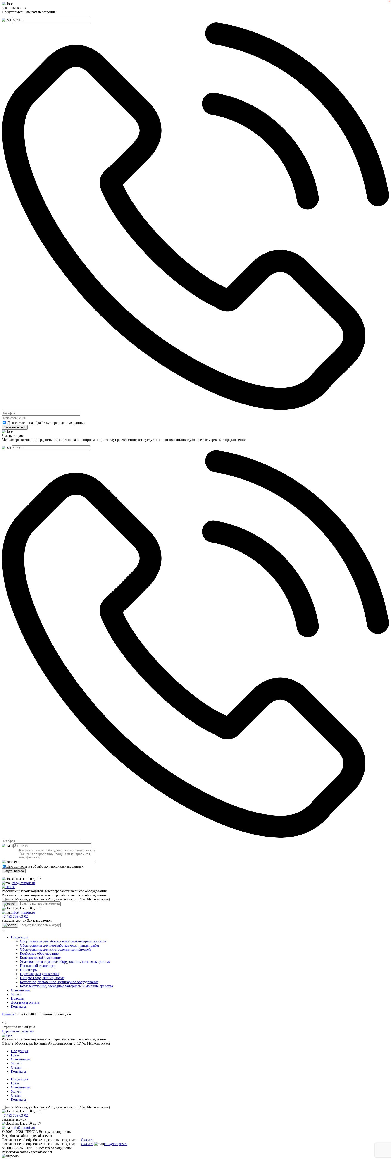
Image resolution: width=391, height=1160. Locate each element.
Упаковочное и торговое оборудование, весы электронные (65, 962)
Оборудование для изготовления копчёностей (55, 949)
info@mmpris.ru (23, 883)
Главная (8, 1014)
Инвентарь (28, 970)
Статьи (16, 1067)
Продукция (19, 937)
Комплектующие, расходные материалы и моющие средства (66, 986)
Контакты (18, 1006)
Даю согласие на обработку (28, 423)
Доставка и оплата (25, 1002)
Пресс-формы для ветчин (39, 974)
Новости (17, 998)
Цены (15, 1055)
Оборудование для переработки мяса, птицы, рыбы (59, 945)
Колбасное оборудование (39, 953)
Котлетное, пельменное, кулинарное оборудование (59, 982)
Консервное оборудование (40, 957)
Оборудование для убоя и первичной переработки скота (63, 941)
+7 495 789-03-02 (15, 916)
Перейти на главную (18, 1031)
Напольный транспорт (37, 966)
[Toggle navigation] (3, 930)
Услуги (16, 994)
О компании (20, 990)
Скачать (87, 1140)
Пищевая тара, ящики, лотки (42, 978)
